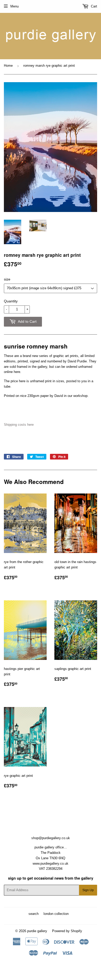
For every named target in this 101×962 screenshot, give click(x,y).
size (7, 279)
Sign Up (88, 890)
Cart (93, 6)
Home (8, 65)
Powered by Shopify (67, 931)
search (33, 914)
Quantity (11, 301)
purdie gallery (37, 931)
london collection (56, 914)
